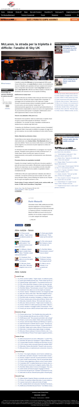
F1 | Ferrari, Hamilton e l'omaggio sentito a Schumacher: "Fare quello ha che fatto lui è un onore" (44, 306)
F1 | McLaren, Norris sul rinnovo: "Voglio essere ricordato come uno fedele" (38, 303)
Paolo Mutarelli (19, 189)
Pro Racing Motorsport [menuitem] (8, 15)
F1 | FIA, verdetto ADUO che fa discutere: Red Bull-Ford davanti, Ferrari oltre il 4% (40, 384)
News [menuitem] (26, 12)
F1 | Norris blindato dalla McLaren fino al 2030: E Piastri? (33, 316)
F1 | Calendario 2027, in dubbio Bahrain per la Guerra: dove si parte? (37, 363)
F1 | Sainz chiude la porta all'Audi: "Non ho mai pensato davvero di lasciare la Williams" (42, 359)
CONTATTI (43, 395)
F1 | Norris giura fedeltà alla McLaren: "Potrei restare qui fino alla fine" (46, 235)
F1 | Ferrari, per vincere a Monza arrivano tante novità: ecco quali (35, 308)
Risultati (7, 108)
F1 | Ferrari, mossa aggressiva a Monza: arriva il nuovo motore (35, 361)
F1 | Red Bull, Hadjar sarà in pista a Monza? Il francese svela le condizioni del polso (41, 327)
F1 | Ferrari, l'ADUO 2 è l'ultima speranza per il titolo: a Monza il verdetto (37, 304)
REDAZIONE (37, 395)
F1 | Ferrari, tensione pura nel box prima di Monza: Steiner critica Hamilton (38, 299)
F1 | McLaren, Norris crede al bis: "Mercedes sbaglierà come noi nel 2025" (38, 293)
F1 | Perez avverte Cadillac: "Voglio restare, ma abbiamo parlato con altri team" (39, 278)
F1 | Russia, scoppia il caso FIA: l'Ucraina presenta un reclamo (35, 357)
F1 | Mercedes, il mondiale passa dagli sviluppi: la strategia (34, 329)
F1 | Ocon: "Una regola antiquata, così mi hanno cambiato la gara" (36, 354)
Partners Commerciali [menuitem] (28, 15)
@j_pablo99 (31, 189)
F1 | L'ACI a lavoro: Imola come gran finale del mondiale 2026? (35, 344)
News (20, 188)
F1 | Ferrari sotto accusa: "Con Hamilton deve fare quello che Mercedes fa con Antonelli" (42, 314)
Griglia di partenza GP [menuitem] (72, 12)
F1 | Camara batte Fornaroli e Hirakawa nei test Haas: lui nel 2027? (36, 342)
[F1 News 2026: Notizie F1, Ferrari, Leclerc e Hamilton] (11, 4)
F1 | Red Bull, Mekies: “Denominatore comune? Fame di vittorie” (46, 251)
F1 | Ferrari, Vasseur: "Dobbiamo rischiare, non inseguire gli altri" (46, 259)
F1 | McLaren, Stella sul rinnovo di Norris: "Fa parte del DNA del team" (37, 325)
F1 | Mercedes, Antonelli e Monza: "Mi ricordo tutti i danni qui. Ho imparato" (38, 301)
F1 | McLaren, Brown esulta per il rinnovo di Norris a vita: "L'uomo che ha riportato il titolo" (42, 331)
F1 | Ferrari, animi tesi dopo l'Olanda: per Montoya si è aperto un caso (37, 321)
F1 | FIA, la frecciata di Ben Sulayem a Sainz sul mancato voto (46, 243)
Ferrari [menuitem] (43, 15)
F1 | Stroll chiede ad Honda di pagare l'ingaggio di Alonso (33, 368)
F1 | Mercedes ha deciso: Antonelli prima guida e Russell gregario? (36, 372)
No (3, 100)
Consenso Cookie (36, 392)
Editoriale (58, 43)
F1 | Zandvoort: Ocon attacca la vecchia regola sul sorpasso (26, 259)
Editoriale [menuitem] (10, 12)
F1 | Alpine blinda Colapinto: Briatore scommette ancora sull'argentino (37, 378)
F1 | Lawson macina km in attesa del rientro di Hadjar (32, 382)
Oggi (56, 91)
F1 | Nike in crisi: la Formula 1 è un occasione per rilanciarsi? (34, 295)
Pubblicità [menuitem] (68, 15)
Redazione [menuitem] (55, 15)
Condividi (19, 225)
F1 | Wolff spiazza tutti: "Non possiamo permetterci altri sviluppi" (35, 318)
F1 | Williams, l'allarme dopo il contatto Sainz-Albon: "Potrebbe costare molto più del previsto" (43, 286)
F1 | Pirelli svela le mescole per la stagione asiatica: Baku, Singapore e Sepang (39, 365)
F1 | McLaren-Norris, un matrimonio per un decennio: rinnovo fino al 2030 (38, 348)
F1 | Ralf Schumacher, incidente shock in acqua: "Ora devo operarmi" (37, 323)
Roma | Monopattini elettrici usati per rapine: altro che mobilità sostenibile (71, 139)
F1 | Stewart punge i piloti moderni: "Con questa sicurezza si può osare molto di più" (41, 282)
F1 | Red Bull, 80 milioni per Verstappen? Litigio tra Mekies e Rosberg (37, 340)
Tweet (28, 225)
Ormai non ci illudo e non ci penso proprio (7, 102)
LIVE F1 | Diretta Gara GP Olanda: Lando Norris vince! (70, 81)
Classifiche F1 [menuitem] (48, 12)
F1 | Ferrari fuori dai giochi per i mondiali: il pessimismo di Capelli (36, 370)
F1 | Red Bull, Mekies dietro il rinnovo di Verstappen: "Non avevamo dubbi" (38, 367)
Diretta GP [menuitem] (19, 12)
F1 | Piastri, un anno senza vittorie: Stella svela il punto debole (35, 320)
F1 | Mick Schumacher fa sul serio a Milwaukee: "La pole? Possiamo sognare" (39, 338)
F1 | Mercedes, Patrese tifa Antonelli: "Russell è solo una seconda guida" (38, 346)
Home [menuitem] (3, 12)
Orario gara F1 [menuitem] (59, 12)
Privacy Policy (44, 392)
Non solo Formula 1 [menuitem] (36, 12)
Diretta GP (58, 76)
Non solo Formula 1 (61, 134)
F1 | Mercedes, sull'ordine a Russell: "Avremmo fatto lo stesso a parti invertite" (39, 355)
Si (3, 98)
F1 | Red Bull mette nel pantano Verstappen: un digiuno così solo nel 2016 (38, 297)
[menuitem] (78, 15)
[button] (7, 106)
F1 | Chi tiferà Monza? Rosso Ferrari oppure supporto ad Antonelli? (36, 333)
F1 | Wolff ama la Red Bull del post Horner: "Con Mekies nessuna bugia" (37, 385)
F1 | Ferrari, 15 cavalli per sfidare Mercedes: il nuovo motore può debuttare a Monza (40, 380)
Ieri (59, 91)
